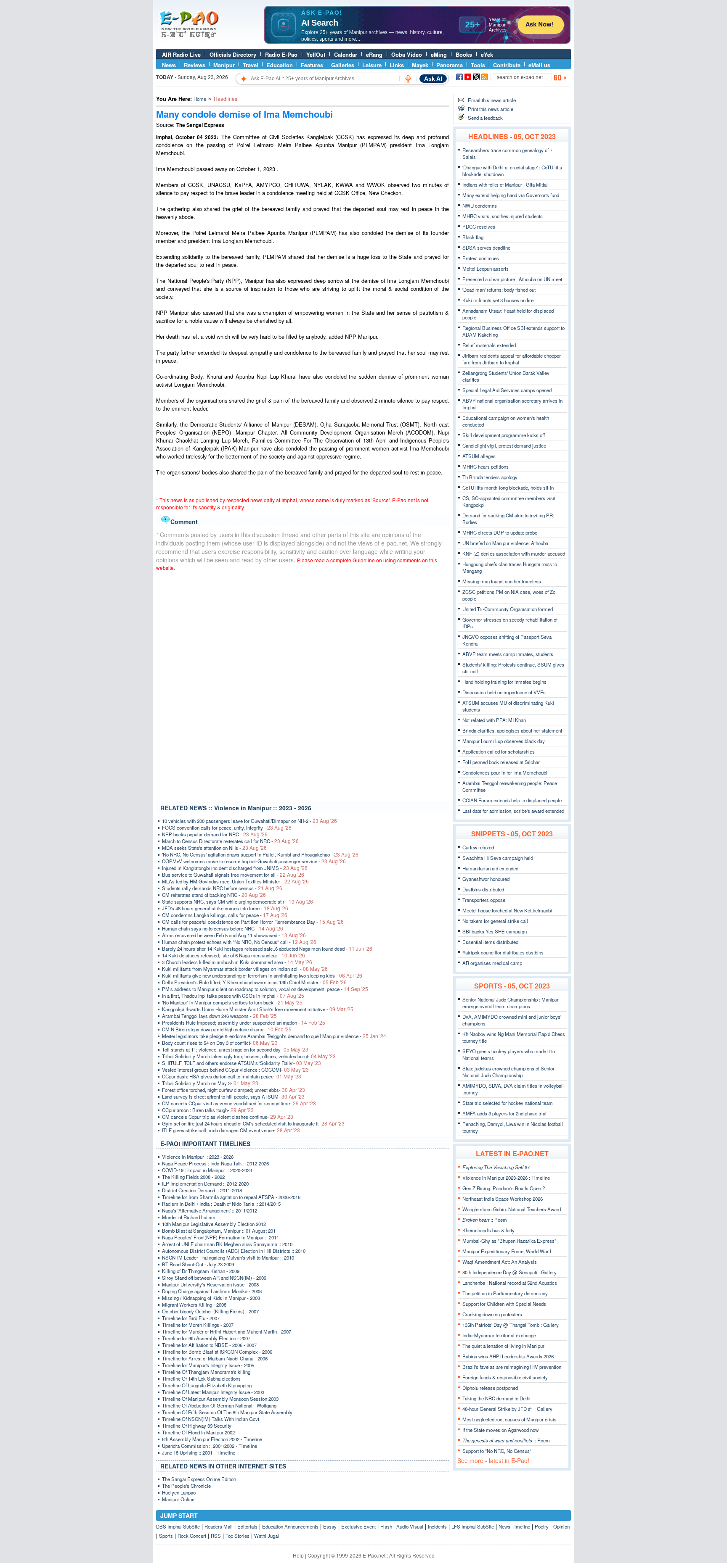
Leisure (372, 65)
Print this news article (490, 108)
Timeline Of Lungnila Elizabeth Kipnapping (207, 1385)
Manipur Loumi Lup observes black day (503, 741)
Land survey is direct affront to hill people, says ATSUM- (233, 1096)
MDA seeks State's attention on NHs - (214, 847)
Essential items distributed (490, 941)
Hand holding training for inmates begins (504, 681)
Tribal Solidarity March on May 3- (210, 1083)
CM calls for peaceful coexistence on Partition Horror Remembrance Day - (253, 921)
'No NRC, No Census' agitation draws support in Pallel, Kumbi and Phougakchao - (260, 854)
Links (397, 65)
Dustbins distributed (483, 889)
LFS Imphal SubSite (472, 1526)
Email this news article (492, 100)
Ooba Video (406, 54)
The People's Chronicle (186, 1485)
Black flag (472, 237)
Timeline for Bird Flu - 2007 (191, 1318)
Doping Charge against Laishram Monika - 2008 (212, 1291)
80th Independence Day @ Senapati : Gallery (509, 1272)
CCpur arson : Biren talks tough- (208, 1110)
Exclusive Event (358, 1526)
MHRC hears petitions (485, 466)
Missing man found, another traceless (501, 581)
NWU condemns (479, 205)
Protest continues (480, 258)
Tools (478, 65)
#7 (496, 1167)
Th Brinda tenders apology (489, 477)
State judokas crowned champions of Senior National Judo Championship (508, 1071)
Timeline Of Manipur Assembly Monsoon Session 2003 (220, 1398)
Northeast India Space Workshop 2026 (502, 1198)
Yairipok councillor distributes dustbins (503, 952)
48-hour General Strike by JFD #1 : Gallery (507, 1408)
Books (464, 54)
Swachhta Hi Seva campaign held (497, 857)
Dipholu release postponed (490, 1387)
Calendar (345, 54)
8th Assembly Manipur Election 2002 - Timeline (212, 1439)
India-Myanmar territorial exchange (499, 1335)
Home (200, 98)
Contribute (506, 65)
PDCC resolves (478, 226)
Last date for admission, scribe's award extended (513, 810)
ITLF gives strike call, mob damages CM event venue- (231, 1130)
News (169, 65)
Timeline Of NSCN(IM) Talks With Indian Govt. (211, 1418)
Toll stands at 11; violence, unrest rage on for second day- (235, 1049)
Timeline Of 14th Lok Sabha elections (201, 1378)
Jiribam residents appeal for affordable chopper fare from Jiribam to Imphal (511, 359)
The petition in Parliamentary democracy (505, 1293)
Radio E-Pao (281, 54)
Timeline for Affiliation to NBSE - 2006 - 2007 (209, 1345)
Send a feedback (485, 117)
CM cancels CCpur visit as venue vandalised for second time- (239, 1103)
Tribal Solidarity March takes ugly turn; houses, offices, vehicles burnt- (249, 1056)
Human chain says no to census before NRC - (222, 928)
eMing (439, 54)
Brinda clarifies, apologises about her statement (512, 730)
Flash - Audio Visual (401, 1526)
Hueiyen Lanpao (179, 1492)
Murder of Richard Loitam (188, 1217)
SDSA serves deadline (486, 247)
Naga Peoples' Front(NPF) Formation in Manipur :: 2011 (220, 1237)
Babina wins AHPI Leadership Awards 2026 (508, 1356)
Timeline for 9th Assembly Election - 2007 (206, 1338)
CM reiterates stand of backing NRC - (214, 894)
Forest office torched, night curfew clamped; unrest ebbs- (233, 1089)
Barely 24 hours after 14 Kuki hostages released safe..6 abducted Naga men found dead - (267, 948)
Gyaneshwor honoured (485, 878)
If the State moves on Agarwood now (500, 1429)
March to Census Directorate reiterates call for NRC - (230, 841)
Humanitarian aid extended (490, 868)
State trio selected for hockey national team (507, 1102)
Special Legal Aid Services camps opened (507, 390)
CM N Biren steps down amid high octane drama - (227, 1029)
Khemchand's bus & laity (488, 1230)
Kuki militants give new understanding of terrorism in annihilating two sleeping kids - (262, 975)
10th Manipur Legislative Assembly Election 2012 (214, 1223)
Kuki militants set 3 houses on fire (497, 300)
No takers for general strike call (495, 920)
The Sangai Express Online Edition (199, 1479)
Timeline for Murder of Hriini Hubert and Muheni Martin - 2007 (226, 1331)
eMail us (539, 65)
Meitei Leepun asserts (485, 268)
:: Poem (484, 1219)
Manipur (224, 65)
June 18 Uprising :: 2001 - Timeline (198, 1452)
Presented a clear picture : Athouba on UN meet (512, 279)
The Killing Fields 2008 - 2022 (193, 1176)
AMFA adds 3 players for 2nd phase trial (504, 1113)
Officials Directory (233, 54)
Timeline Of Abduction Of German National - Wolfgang (219, 1405)
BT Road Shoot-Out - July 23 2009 (198, 1264)
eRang (374, 54)
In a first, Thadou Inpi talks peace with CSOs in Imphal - (233, 995)
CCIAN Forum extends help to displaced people (512, 800)
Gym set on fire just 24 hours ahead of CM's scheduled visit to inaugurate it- (253, 1123)
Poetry (542, 1526)
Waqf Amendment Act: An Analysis (499, 1261)
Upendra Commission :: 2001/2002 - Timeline (209, 1445)
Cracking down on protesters (492, 1314)
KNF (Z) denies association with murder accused (513, 553)
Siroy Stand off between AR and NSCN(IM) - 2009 (214, 1277)
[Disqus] (302, 685)
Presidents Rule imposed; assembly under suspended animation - (243, 1022)
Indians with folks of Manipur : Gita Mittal (505, 184)
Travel (250, 65)
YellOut (315, 54)
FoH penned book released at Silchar (501, 762)
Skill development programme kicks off (503, 435)
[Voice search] (408, 78)
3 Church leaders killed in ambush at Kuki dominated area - (237, 962)
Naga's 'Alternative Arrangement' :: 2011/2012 (209, 1210)
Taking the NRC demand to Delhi (496, 1398)
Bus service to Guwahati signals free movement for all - (233, 874)
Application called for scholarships (498, 751)
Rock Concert (192, 1535)
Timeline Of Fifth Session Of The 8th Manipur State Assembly (227, 1412)
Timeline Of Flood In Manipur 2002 (198, 1432)
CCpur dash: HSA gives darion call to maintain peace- (231, 1076)
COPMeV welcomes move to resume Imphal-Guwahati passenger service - (254, 861)
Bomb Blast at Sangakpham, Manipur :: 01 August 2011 (220, 1230)
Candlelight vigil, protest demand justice (504, 445)
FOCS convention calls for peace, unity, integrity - (227, 827)
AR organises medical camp (492, 962)
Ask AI (433, 78)
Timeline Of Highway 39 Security (196, 1425)
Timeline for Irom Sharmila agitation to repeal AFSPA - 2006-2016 (231, 1197)
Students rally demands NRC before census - (222, 888)
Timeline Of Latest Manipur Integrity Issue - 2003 (213, 1392)
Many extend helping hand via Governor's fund (510, 195)
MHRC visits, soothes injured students (502, 216)
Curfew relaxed (478, 847)
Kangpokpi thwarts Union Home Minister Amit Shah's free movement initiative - (257, 1009)
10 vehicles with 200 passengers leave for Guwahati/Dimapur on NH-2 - (249, 820)
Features (312, 65)
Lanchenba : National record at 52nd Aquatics (509, 1282)
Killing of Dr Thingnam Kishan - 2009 (200, 1271)
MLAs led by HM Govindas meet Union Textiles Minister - (235, 881)
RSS (216, 1535)
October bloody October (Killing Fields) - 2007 (210, 1311)
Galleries (342, 65)
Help (298, 1555)
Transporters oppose (483, 899)
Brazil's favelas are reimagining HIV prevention (511, 1366)
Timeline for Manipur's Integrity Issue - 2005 (208, 1365)
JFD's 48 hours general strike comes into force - (225, 908)
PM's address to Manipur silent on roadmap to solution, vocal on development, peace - (265, 989)
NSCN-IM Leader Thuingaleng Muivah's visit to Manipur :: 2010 (228, 1257)
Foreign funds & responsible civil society (505, 1377)
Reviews (194, 65)
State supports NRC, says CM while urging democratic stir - (237, 901)
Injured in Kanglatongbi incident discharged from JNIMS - (235, 868)
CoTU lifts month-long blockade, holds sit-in (508, 487)
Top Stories (237, 1535)
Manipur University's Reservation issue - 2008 (210, 1284)
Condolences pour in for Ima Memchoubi (504, 772)
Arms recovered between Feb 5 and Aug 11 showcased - (234, 935)
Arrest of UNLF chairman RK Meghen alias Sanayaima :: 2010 (227, 1244)
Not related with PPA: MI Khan (494, 720)
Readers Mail (218, 1526)
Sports (166, 1535)
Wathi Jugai (266, 1535)
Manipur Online (178, 1499)
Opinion (561, 1526)
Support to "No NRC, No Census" (496, 1450)
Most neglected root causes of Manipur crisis (509, 1419)
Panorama (449, 65)
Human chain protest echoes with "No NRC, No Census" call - (239, 941)
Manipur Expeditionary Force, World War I (506, 1251)
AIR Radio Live (181, 54)
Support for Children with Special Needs (504, 1303)
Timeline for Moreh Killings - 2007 (197, 1324)
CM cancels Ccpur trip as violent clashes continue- (227, 1116)
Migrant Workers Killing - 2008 (194, 1304)
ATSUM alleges (479, 456)
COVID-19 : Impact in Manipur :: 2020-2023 (207, 1170)
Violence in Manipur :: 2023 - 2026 (197, 1156)
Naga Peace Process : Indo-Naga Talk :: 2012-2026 (215, 1163)
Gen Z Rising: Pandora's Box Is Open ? (503, 1188)
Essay (330, 1526)
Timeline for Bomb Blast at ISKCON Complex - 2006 (217, 1351)
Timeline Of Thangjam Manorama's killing (206, 1371)
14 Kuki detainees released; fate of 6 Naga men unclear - (233, 955)
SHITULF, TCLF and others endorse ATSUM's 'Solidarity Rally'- (241, 1063)
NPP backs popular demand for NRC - (215, 834)
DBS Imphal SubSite (178, 1526)
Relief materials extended (489, 345)
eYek (487, 54)
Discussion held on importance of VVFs (504, 692)
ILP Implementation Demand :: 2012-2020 (205, 1183)
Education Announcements (290, 1526)
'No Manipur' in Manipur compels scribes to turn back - (232, 1002)
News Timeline (514, 1526)
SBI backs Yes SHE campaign (494, 931)
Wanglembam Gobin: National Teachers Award (511, 1209)
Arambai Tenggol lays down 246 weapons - (219, 1015)
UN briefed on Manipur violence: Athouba (505, 543)
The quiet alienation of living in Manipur (503, 1345)
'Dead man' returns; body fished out (499, 289)
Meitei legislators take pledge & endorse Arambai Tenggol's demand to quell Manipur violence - (274, 1036)
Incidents (437, 1526)
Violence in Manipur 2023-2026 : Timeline (506, 1177)
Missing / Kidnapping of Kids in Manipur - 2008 (211, 1297)
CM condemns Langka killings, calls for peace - (224, 915)
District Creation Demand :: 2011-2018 (202, 1190)
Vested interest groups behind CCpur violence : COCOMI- (235, 1069)
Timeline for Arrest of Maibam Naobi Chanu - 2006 (215, 1358)
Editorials (247, 1526)
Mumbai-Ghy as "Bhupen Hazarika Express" (509, 1240)
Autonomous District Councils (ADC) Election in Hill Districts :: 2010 (233, 1250)
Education (279, 65)
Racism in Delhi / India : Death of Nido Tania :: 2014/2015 (221, 1203)
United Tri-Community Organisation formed (507, 609)
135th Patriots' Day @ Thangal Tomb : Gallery (510, 1324)
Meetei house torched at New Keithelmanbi (507, 910)
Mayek (420, 65)
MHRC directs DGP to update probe (499, 532)
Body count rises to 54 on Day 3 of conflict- (220, 1042)
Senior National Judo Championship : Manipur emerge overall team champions (510, 1002)
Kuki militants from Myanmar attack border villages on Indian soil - (245, 968)
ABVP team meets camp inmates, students (507, 654)
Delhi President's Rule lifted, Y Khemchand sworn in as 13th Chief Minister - (254, 982)
